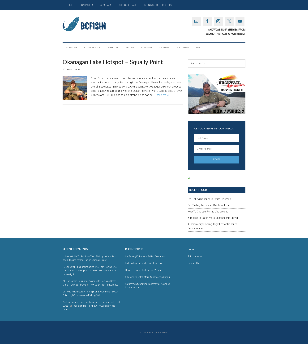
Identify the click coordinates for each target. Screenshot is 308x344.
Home (191, 249)
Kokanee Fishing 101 (89, 295)
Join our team (195, 256)
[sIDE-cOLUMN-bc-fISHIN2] (216, 94)
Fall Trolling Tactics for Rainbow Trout (209, 205)
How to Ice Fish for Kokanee (104, 284)
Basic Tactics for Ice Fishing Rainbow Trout (85, 260)
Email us (164, 332)
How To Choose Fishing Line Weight (208, 211)
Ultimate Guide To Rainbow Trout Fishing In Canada (88, 256)
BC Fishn (93, 24)
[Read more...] (163, 95)
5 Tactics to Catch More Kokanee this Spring (213, 217)
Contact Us (193, 263)
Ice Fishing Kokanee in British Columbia (209, 199)
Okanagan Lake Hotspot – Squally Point (113, 62)
